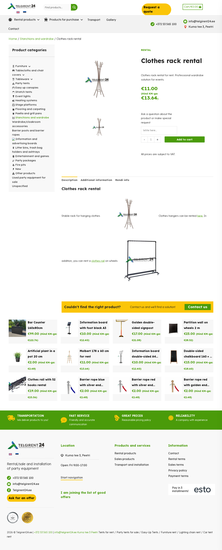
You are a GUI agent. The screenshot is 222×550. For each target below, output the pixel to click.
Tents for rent (106, 532)
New (18, 169)
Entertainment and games (32, 156)
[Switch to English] (18, 12)
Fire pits (20, 164)
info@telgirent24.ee (65, 532)
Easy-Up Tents (149, 532)
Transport (93, 19)
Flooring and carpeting (30, 109)
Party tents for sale (128, 532)
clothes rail (98, 260)
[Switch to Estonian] (24, 12)
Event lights (23, 96)
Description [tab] (69, 180)
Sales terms (176, 464)
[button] (23, 19)
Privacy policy (177, 470)
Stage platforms (26, 104)
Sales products (124, 459)
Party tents (22, 83)
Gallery (111, 19)
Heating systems (26, 100)
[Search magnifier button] (74, 7)
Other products (25, 173)
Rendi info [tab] (122, 180)
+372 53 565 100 (43, 532)
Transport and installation (131, 464)
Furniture (21, 66)
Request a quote (151, 9)
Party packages (25, 160)
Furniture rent (168, 532)
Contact (13, 28)
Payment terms (178, 476)
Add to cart (185, 139)
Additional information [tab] (96, 180)
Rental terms (176, 459)
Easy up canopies (26, 87)
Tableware (22, 79)
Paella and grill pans (28, 113)
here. (200, 215)
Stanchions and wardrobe (37, 39)
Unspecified (20, 186)
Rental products (125, 453)
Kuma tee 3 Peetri (87, 532)
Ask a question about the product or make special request (156, 118)
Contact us (197, 307)
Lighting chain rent (189, 532)
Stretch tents (23, 91)
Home (13, 39)
